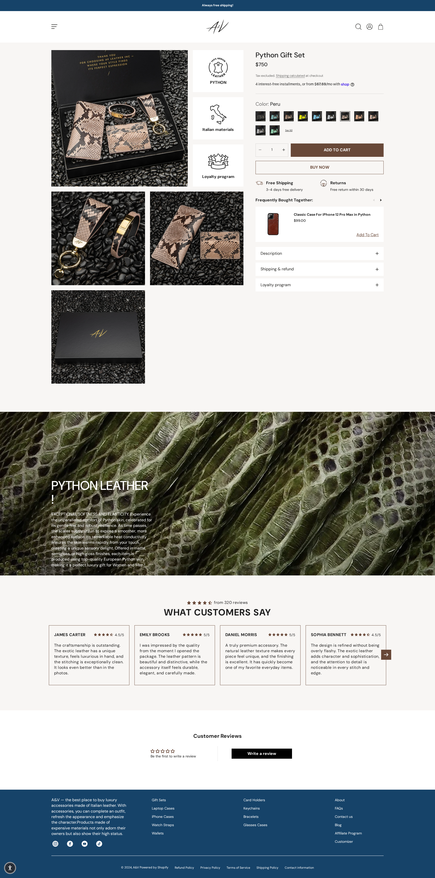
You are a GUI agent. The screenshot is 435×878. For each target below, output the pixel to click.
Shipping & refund (277, 269)
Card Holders (254, 800)
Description (271, 253)
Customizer (344, 841)
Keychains (251, 808)
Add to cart (337, 150)
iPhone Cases (163, 816)
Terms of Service (238, 868)
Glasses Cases (255, 825)
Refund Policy (184, 868)
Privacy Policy (210, 868)
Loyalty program (276, 284)
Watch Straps (163, 825)
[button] (386, 655)
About (340, 800)
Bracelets (251, 816)
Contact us (344, 816)
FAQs (339, 808)
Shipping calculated (290, 76)
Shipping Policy (267, 868)
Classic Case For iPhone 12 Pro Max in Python (332, 214)
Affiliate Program (348, 833)
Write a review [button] (261, 753)
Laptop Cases (163, 808)
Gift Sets (159, 800)
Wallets (158, 833)
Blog (338, 825)
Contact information (299, 868)
